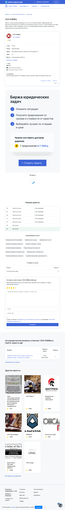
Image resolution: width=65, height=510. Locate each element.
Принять (38, 507)
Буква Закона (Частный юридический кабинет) (11, 465)
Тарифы (21, 501)
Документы (37, 495)
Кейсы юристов (23, 498)
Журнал (36, 492)
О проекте (22, 489)
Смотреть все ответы (12, 362)
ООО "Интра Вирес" (13, 434)
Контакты (22, 492)
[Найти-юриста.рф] (13, 2)
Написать (55, 80)
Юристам (22, 495)
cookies (13, 507)
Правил (16, 284)
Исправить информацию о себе (11, 490)
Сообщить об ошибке (46, 80)
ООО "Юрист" (30, 396)
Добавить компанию (42, 2)
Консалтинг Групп (50, 434)
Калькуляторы (45, 6)
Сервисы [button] (34, 6)
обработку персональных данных (29, 319)
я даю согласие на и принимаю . (30, 320)
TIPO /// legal (29, 462)
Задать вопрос (12, 6)
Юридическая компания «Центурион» (49, 398)
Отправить (32, 324)
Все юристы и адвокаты (13, 476)
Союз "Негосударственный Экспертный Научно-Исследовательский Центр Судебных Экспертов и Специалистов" (13, 401)
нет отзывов (16, 37)
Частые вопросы (38, 489)
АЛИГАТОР (29, 434)
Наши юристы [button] (24, 6)
